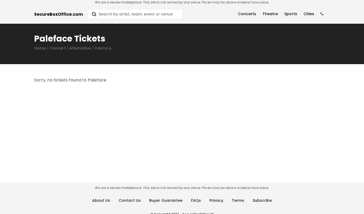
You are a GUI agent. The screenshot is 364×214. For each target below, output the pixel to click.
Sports (290, 14)
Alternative (80, 48)
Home (40, 48)
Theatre (270, 14)
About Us (101, 200)
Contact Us (130, 200)
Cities (309, 14)
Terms (238, 200)
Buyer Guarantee (166, 200)
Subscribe (262, 200)
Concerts (247, 14)
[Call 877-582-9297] (322, 14)
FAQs (196, 200)
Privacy (216, 200)
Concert (58, 48)
